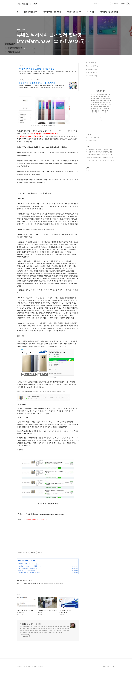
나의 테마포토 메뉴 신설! (92, 137)
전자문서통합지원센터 (74, 12)
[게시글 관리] (26, 552)
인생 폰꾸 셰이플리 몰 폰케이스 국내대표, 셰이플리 (38, 83)
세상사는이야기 (22, 560)
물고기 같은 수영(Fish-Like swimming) (27, 564)
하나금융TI (91, 12)
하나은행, (88, 152)
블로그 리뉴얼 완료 (91, 140)
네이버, (99, 155)
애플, (110, 152)
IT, (113, 160)
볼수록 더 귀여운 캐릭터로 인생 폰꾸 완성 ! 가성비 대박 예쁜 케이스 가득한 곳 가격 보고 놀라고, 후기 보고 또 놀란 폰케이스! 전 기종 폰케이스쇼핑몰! (42, 86)
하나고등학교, (105, 152)
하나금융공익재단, (103, 160)
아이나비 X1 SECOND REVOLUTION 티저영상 (29, 572)
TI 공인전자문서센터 (31, 12)
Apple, (103, 155)
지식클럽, (100, 149)
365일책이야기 (90, 76)
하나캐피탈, (109, 155)
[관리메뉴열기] (128, 3)
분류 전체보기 (90, 63)
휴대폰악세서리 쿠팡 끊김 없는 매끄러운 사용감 (36, 69)
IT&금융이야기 (90, 69)
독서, (95, 149)
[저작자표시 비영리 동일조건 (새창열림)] (39, 552)
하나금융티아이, (96, 152)
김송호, (110, 160)
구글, (95, 160)
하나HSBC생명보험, (108, 157)
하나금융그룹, (90, 149)
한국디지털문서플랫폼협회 (52, 12)
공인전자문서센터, (91, 155)
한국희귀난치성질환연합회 (109, 12)
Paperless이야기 (91, 66)
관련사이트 (106, 666)
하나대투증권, (90, 160)
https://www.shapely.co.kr (27, 80)
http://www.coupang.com (27, 66)
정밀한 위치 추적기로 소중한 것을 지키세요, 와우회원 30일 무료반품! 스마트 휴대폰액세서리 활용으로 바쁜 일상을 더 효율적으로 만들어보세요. (47, 72)
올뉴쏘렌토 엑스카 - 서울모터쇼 (25, 570)
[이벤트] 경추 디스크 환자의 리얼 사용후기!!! (28, 566)
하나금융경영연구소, (96, 157)
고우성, (88, 157)
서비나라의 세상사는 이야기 (27, 4)
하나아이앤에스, (108, 149)
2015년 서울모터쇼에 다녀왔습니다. (26, 568)
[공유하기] (24, 552)
